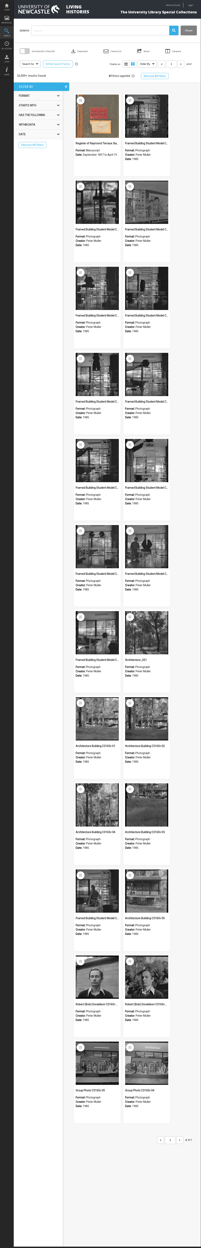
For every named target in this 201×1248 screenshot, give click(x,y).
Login (6, 61)
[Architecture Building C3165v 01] (97, 718)
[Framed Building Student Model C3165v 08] (97, 374)
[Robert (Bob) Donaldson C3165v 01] (146, 977)
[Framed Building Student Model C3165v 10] (97, 288)
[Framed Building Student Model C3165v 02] (97, 632)
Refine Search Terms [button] (58, 64)
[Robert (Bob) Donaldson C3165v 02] (97, 977)
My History (7, 48)
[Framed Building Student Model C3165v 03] (146, 546)
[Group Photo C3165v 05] (97, 1063)
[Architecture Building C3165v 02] (146, 718)
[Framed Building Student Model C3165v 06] (97, 460)
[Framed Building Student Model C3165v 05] (146, 460)
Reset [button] (188, 30)
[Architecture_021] (146, 632)
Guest (177, 5)
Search (7, 35)
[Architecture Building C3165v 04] (97, 805)
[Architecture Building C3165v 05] (146, 891)
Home (6, 9)
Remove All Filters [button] (155, 76)
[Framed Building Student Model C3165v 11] (146, 202)
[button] (173, 30)
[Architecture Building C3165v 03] (146, 805)
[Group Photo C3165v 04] (146, 1063)
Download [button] (79, 51)
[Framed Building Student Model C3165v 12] (97, 202)
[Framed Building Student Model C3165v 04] (97, 546)
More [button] (6, 74)
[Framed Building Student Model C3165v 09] (146, 288)
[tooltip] (76, 64)
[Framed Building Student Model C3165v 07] (146, 374)
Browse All (7, 22)
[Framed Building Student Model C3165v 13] (146, 116)
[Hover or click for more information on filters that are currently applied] (133, 76)
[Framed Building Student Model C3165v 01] (97, 891)
